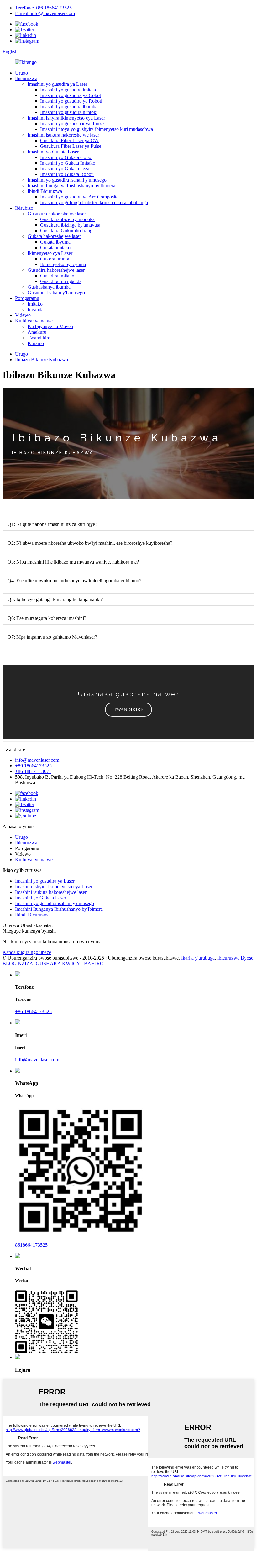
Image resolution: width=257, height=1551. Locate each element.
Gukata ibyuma (55, 242)
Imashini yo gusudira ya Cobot (70, 95)
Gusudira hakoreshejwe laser (56, 270)
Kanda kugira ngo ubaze (27, 952)
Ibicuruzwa (26, 78)
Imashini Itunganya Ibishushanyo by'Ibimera (71, 185)
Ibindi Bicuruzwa (45, 191)
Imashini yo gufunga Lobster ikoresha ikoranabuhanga (94, 202)
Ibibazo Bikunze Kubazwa (41, 359)
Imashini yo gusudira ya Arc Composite (79, 196)
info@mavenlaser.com (37, 760)
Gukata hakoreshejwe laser (54, 236)
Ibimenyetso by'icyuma (63, 264)
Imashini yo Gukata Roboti (67, 174)
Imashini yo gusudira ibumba (68, 106)
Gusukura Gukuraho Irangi (67, 230)
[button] (128, 710)
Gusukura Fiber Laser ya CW (69, 140)
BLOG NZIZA (18, 963)
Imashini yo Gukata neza (64, 168)
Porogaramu (27, 298)
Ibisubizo (24, 208)
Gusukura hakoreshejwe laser (57, 213)
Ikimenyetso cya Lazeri (51, 253)
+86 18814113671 (33, 771)
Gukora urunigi (55, 258)
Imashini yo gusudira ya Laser (57, 84)
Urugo (21, 72)
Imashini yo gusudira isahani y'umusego (67, 180)
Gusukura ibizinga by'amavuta (70, 225)
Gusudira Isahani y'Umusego (56, 292)
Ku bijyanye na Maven (50, 326)
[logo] (26, 62)
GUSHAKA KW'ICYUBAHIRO (70, 963)
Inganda (36, 309)
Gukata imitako (55, 247)
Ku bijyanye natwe (34, 320)
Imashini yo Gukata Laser (53, 151)
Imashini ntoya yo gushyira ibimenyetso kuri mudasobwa (96, 129)
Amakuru (37, 332)
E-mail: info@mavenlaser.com (45, 13)
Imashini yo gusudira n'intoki (68, 112)
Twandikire (39, 337)
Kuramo (36, 343)
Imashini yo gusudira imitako (68, 89)
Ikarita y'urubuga (198, 958)
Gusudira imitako (57, 275)
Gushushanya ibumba (49, 287)
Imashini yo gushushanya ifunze (72, 123)
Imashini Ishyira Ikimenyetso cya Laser (66, 118)
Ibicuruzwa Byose (235, 958)
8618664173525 (31, 1245)
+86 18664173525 (33, 765)
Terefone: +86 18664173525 (43, 7)
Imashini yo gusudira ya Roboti (71, 101)
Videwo (23, 315)
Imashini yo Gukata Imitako (67, 163)
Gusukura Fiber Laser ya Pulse (70, 146)
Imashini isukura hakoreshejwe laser (63, 134)
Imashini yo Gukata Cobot (66, 157)
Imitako (35, 304)
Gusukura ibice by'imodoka (67, 219)
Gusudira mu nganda (60, 281)
